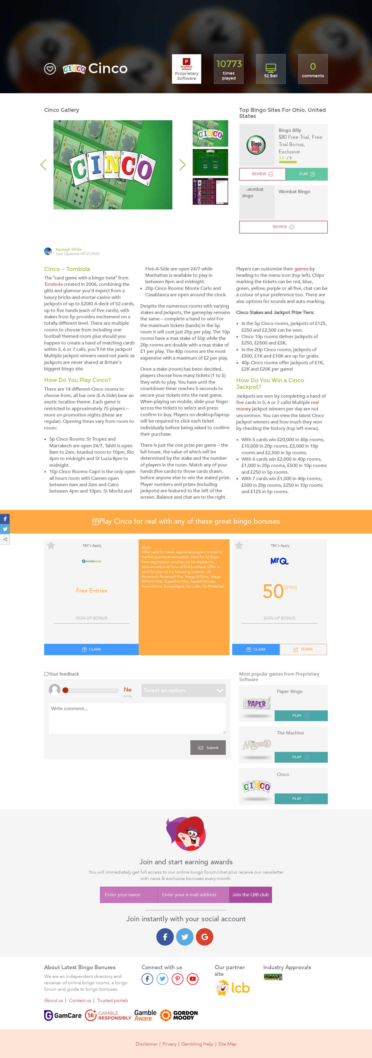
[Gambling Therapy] (179, 1015)
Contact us (80, 1000)
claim (95, 649)
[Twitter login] (185, 937)
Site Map (227, 1044)
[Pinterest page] (177, 979)
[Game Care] (62, 1015)
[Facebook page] (147, 979)
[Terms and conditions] (108, 1015)
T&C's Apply (92, 545)
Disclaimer (147, 1044)
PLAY (296, 715)
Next (181, 164)
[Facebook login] (165, 937)
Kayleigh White (69, 249)
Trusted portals (112, 1000)
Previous (44, 164)
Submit (212, 747)
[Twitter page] (162, 979)
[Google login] (204, 937)
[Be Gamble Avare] (145, 1015)
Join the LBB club (250, 895)
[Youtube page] (192, 979)
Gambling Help (197, 1044)
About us (53, 1000)
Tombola (53, 284)
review (259, 174)
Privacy (169, 1044)
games (301, 269)
